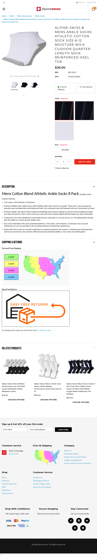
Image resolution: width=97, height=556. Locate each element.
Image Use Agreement (73, 460)
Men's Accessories (24, 16)
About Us (67, 451)
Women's (5, 481)
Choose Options (16, 400)
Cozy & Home (7, 493)
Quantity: (58, 156)
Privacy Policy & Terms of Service (77, 463)
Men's (12, 16)
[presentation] (23, 95)
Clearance (6, 490)
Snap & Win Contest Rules (75, 457)
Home (4, 16)
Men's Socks (40, 16)
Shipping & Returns (41, 481)
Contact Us (37, 477)
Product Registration (41, 484)
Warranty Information (42, 487)
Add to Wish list (63, 168)
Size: (61, 145)
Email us (12, 454)
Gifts (4, 487)
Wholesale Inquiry (71, 454)
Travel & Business (9, 484)
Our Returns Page (44, 330)
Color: (61, 98)
